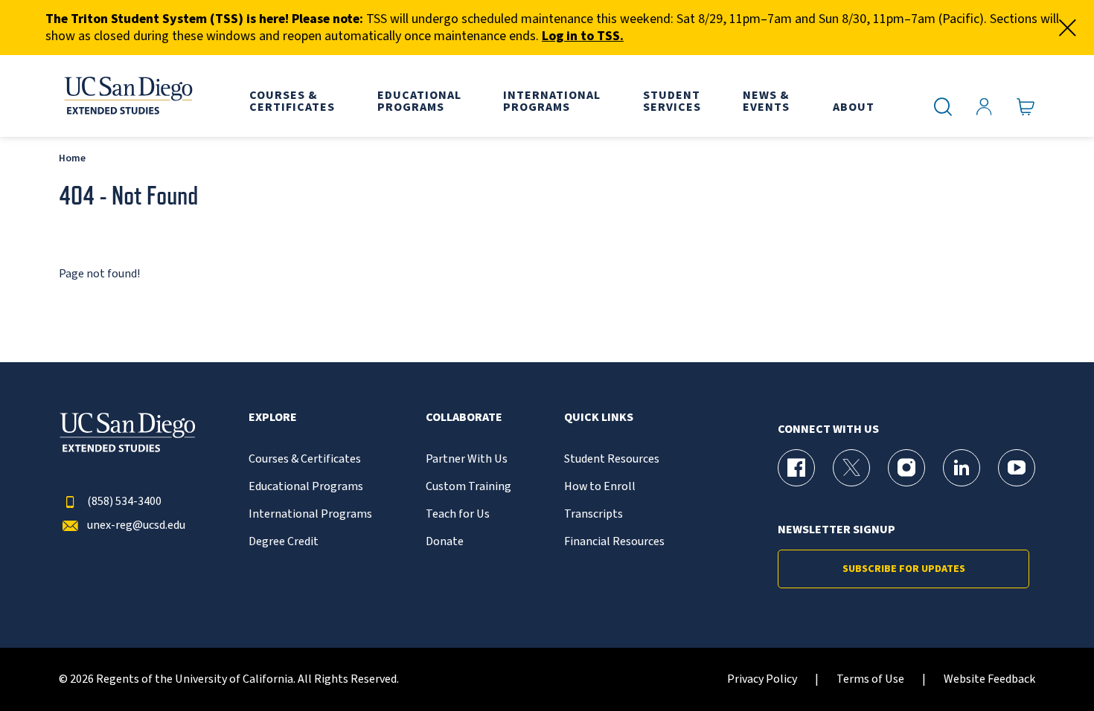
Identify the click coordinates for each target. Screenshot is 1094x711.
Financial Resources (614, 542)
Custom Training (468, 487)
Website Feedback (989, 679)
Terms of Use (870, 679)
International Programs (310, 514)
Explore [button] (273, 417)
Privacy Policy (762, 679)
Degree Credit (284, 542)
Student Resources (611, 459)
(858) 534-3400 (124, 501)
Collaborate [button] (464, 417)
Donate (445, 542)
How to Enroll (600, 487)
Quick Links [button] (598, 417)
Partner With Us (467, 459)
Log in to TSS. (583, 36)
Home (72, 158)
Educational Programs (306, 487)
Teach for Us (458, 514)
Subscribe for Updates (903, 569)
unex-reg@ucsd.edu (136, 525)
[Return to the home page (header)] (127, 96)
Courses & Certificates (305, 459)
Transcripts (593, 514)
